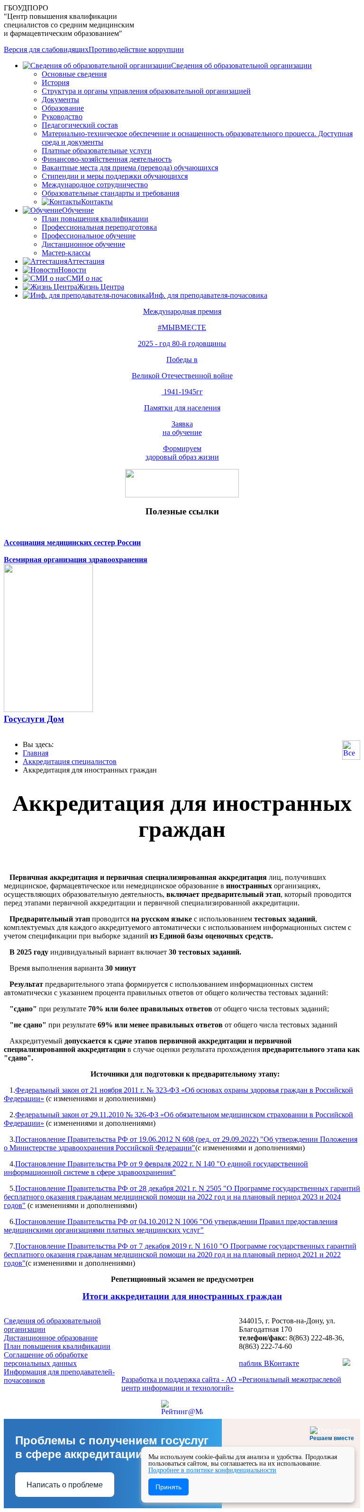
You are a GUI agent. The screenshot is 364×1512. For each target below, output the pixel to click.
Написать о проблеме (65, 1485)
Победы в (182, 360)
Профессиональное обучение (89, 236)
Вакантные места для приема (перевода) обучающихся (130, 168)
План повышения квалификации (95, 219)
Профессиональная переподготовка (99, 227)
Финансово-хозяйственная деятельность (107, 159)
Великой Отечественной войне (182, 376)
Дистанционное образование (51, 1338)
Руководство (62, 117)
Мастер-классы (66, 253)
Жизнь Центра (100, 287)
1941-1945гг (182, 392)
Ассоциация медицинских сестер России (72, 543)
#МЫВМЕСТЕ (182, 327)
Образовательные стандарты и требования (110, 193)
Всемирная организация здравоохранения (75, 560)
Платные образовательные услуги (97, 151)
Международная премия (182, 311)
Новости (72, 270)
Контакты (97, 202)
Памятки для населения (182, 408)
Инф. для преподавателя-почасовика (208, 295)
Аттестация (85, 261)
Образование (63, 108)
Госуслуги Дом (34, 719)
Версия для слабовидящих (46, 49)
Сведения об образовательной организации (241, 65)
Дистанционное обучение (83, 244)
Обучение (78, 210)
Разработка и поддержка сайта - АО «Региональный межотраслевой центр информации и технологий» (231, 1383)
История (55, 82)
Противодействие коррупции (136, 49)
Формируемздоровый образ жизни (182, 452)
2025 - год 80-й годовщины (182, 343)
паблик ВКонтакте (269, 1363)
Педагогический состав (80, 125)
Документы (60, 100)
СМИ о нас (84, 278)
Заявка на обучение (182, 428)
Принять (168, 1487)
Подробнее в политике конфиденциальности (212, 1470)
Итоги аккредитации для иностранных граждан (182, 1296)
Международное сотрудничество (95, 185)
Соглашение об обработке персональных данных (46, 1359)
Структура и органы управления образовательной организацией (146, 91)
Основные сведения (74, 74)
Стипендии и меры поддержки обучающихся (115, 176)
